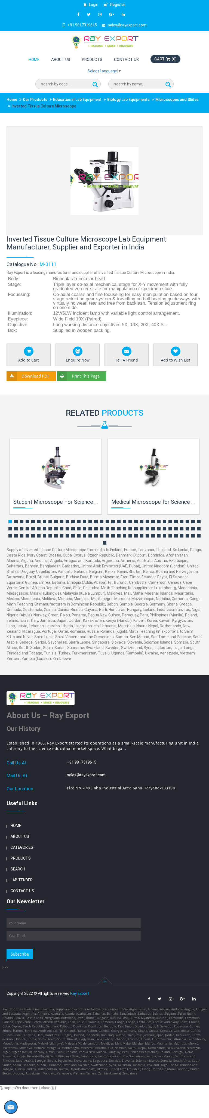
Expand (191, 131)
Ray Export (79, 993)
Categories (22, 847)
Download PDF (35, 376)
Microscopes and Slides (177, 99)
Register (117, 4)
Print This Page (86, 376)
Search (18, 869)
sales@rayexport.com (127, 25)
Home (34, 59)
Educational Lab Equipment (77, 99)
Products (92, 59)
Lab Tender (22, 880)
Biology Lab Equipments (128, 99)
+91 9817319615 (82, 25)
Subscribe (20, 954)
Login (93, 4)
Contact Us (126, 59)
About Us (60, 59)
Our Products (35, 99)
